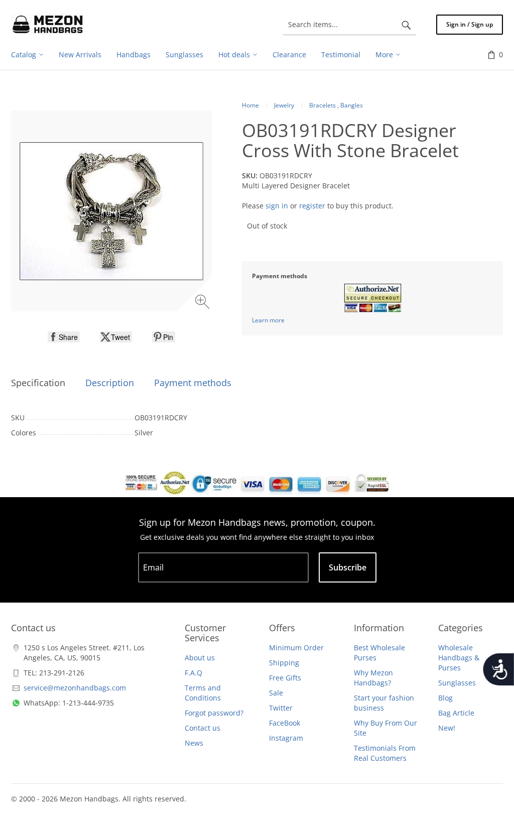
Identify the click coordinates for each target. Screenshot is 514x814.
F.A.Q (193, 672)
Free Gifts (285, 677)
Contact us (202, 728)
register (312, 205)
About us (200, 657)
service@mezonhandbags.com (75, 687)
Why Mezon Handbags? (373, 677)
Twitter (281, 708)
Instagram (286, 738)
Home (250, 105)
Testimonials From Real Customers (385, 753)
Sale (276, 692)
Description (109, 383)
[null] (64, 336)
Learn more (268, 320)
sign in (277, 205)
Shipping (284, 662)
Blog (445, 698)
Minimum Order (296, 647)
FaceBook (284, 723)
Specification (38, 383)
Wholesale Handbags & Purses (458, 657)
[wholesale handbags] (47, 25)
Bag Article (456, 713)
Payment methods (192, 383)
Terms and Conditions (203, 693)
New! (446, 728)
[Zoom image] (203, 303)
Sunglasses (457, 682)
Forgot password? (214, 713)
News (194, 743)
